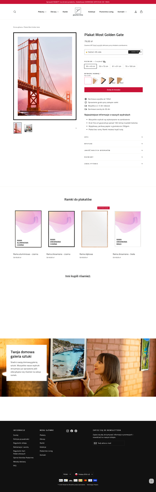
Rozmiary (88, 157)
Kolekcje (91, 11)
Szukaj (15, 435)
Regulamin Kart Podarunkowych (19, 452)
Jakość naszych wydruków (97, 150)
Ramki (65, 11)
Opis (86, 137)
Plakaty (41, 11)
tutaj (121, 129)
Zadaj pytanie (91, 164)
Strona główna (18, 27)
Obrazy (54, 11)
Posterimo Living (106, 11)
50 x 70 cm (103, 66)
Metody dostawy (19, 461)
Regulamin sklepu (20, 443)
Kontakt (121, 11)
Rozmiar (93, 61)
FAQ (14, 465)
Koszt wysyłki (97, 45)
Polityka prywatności (21, 439)
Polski (65, 474)
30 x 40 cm (90, 66)
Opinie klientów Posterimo (23, 457)
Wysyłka (88, 144)
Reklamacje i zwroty (21, 447)
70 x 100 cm (130, 66)
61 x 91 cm (116, 66)
